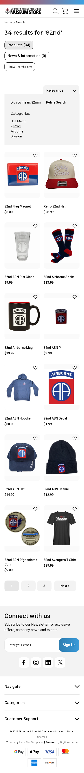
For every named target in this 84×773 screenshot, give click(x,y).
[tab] (18, 45)
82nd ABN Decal (55, 418)
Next (63, 586)
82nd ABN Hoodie (17, 418)
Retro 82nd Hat (54, 206)
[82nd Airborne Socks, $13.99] (62, 245)
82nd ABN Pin (53, 347)
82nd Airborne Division (17, 131)
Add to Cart (22, 192)
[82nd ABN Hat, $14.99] (22, 457)
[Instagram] (36, 662)
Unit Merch (18, 121)
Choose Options (22, 404)
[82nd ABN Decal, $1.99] (62, 387)
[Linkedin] (48, 662)
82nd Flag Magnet (17, 206)
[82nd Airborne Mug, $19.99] (22, 316)
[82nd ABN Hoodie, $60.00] (22, 387)
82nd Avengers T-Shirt (60, 560)
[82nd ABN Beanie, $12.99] (62, 457)
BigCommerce (69, 742)
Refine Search (56, 102)
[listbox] (61, 90)
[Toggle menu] (77, 11)
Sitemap (42, 736)
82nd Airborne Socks (59, 277)
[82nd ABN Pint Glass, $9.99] (22, 245)
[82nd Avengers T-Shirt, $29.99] (62, 528)
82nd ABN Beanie (56, 489)
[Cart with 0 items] (65, 11)
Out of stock (22, 475)
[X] (60, 662)
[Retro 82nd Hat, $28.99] (62, 175)
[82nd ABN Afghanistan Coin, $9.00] (22, 528)
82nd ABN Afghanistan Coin (20, 562)
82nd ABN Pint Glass (19, 277)
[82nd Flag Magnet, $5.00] (22, 175)
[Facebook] (24, 662)
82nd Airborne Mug (18, 347)
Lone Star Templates (31, 742)
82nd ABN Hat (14, 489)
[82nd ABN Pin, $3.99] (62, 316)
